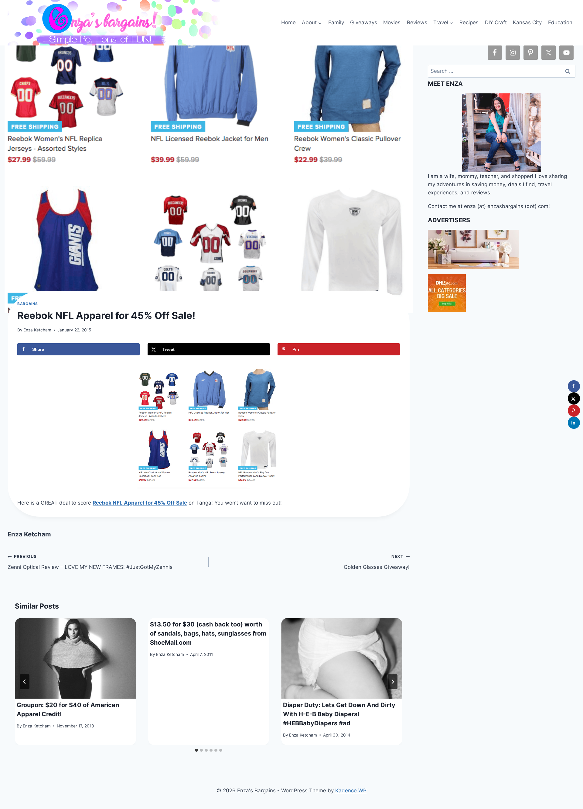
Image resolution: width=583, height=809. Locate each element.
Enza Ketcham (37, 329)
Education (560, 22)
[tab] (196, 750)
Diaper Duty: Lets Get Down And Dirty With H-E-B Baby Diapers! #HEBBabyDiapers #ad (339, 714)
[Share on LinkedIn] (574, 423)
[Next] (392, 681)
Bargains (27, 303)
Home (288, 22)
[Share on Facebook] (574, 386)
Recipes (469, 22)
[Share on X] (574, 398)
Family (336, 22)
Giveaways (363, 22)
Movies (392, 22)
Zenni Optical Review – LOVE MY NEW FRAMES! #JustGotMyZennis (90, 562)
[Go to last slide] (24, 681)
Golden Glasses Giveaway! (377, 562)
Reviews (417, 22)
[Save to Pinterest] (574, 410)
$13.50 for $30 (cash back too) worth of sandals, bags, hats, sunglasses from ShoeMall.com (208, 633)
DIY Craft (496, 22)
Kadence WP (351, 790)
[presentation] (75, 658)
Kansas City (527, 22)
